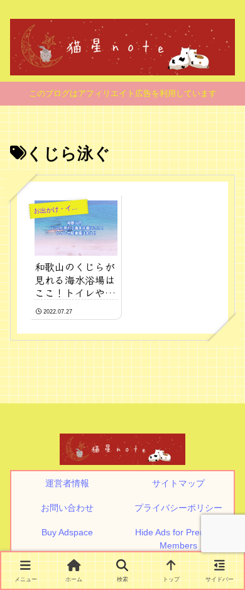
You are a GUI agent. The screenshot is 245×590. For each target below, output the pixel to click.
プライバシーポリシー (178, 508)
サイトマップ (178, 483)
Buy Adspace (67, 532)
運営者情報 (67, 483)
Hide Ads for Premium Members (178, 538)
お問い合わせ (67, 508)
